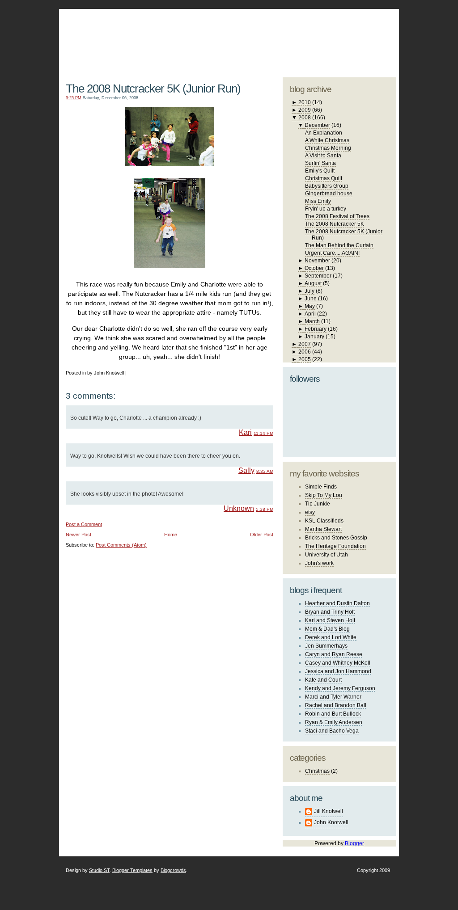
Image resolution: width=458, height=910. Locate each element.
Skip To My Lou (323, 495)
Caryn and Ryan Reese (333, 654)
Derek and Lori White (330, 637)
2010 (304, 102)
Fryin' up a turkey (325, 209)
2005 (304, 359)
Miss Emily (318, 201)
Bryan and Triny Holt (330, 612)
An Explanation (323, 133)
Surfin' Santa (320, 163)
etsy (310, 512)
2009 (304, 110)
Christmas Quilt (323, 178)
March (312, 321)
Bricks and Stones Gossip (336, 538)
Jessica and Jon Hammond (338, 671)
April (310, 314)
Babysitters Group (326, 186)
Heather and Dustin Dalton (337, 603)
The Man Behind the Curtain (339, 245)
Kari (245, 432)
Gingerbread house (328, 193)
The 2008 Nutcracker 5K (334, 224)
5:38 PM (264, 509)
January (314, 336)
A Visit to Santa (323, 155)
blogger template (362, 31)
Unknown (239, 508)
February (316, 329)
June (311, 298)
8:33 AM (264, 471)
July (309, 291)
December (317, 125)
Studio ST (99, 870)
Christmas (317, 771)
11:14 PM (263, 433)
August (313, 283)
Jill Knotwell (328, 811)
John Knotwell (331, 822)
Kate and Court (323, 680)
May (310, 306)
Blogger (354, 843)
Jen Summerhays (326, 646)
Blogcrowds (173, 870)
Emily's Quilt (320, 171)
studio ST (326, 38)
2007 (304, 344)
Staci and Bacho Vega (332, 731)
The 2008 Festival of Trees (337, 216)
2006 (304, 352)
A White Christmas (327, 140)
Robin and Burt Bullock (333, 714)
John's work (319, 563)
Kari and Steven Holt (330, 620)
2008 (304, 117)
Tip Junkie (317, 504)
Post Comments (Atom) (121, 545)
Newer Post (78, 534)
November (317, 260)
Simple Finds (321, 487)
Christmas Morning (328, 148)
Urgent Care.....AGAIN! (332, 253)
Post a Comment (84, 524)
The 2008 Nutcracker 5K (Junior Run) (153, 88)
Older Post (261, 534)
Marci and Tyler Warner (333, 697)
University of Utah (326, 555)
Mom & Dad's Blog (327, 629)
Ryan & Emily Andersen (333, 722)
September (318, 276)
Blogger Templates (132, 870)
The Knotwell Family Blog (167, 36)
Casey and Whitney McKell (337, 663)
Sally (246, 470)
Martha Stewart (323, 529)
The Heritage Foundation (335, 546)
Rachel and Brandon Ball (335, 705)
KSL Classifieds (324, 521)
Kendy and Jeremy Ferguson (340, 688)
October (314, 268)
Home (170, 534)
